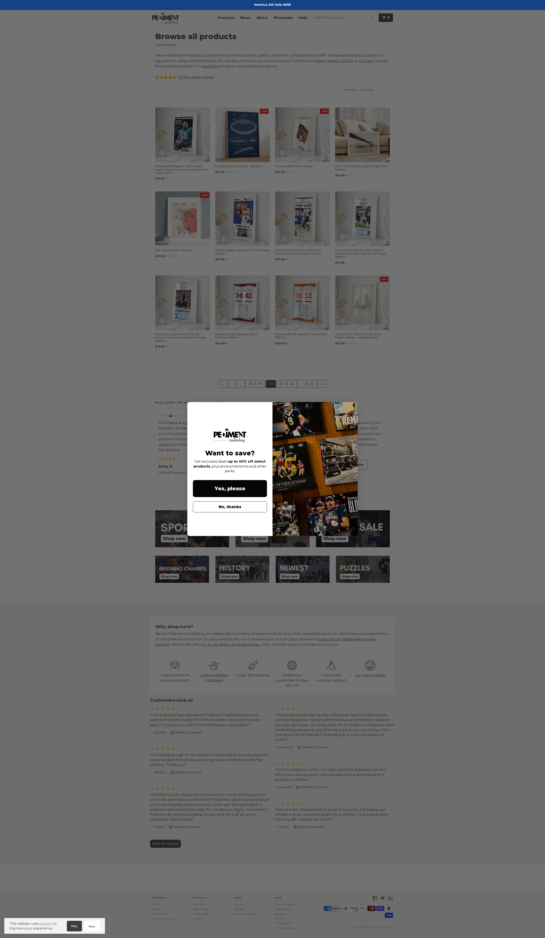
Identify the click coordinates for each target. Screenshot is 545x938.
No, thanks (230, 507)
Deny (92, 926)
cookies (46, 924)
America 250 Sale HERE (272, 4)
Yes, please (230, 488)
